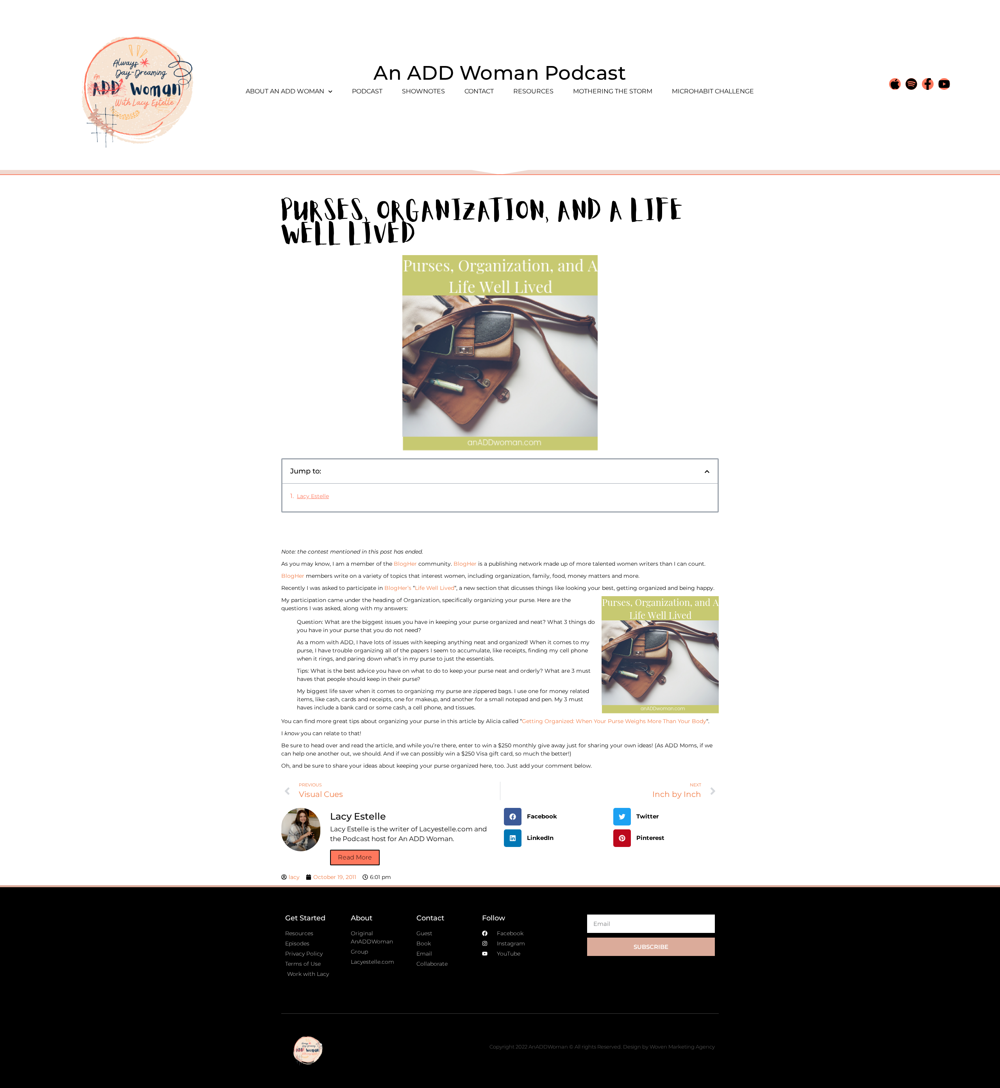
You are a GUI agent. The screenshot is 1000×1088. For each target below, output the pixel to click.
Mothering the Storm (612, 91)
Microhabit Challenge (713, 91)
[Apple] (895, 84)
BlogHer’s (397, 587)
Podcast (367, 91)
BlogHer (405, 563)
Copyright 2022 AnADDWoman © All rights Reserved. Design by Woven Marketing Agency (602, 1046)
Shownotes (423, 91)
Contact (479, 91)
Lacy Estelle (313, 496)
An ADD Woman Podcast (499, 73)
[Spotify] (911, 84)
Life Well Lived (434, 587)
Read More (355, 857)
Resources (533, 91)
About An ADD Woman (285, 91)
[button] (707, 471)
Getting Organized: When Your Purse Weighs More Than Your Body (614, 721)
